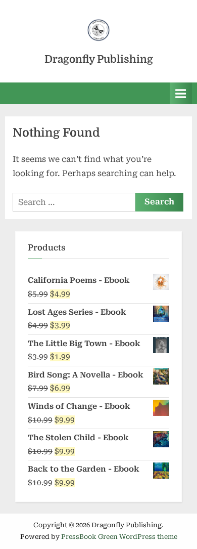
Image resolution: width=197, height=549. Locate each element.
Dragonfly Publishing (98, 59)
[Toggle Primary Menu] (181, 93)
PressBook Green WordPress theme (119, 536)
